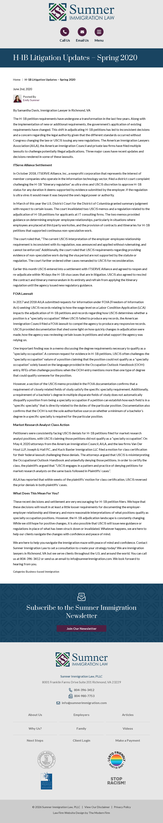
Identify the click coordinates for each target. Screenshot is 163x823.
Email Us (82, 40)
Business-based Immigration (42, 571)
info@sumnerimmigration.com (84, 703)
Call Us (65, 40)
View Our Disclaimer (97, 807)
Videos (128, 728)
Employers (81, 715)
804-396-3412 (84, 690)
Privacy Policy (122, 807)
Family (81, 728)
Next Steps (35, 740)
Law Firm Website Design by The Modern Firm (81, 812)
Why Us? (35, 728)
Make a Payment (127, 740)
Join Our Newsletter (82, 628)
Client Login (81, 740)
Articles (128, 715)
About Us (35, 715)
